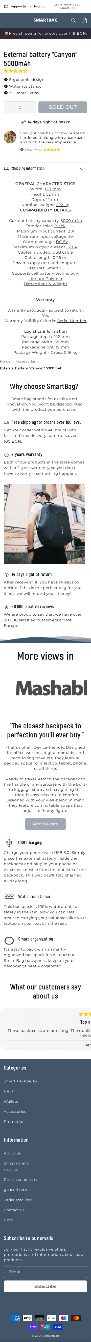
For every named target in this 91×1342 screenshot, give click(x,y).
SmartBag (51, 1335)
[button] (16, 71)
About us (12, 1153)
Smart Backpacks (20, 1081)
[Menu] (6, 20)
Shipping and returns (16, 1166)
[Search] (73, 20)
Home (5, 361)
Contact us (14, 1210)
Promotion (14, 1121)
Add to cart (45, 824)
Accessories (26, 361)
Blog (8, 1220)
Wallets (11, 1101)
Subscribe (45, 1286)
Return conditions (21, 1179)
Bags (8, 1091)
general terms (17, 1189)
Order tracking (18, 1200)
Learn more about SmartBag (68, 6)
